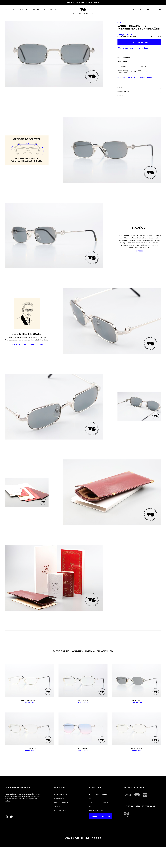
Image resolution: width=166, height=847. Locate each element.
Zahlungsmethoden (98, 795)
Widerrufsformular (100, 816)
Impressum (59, 799)
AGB (91, 799)
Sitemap (58, 806)
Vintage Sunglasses (83, 13)
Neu (14, 9)
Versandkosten (96, 810)
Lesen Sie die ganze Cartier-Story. (27, 344)
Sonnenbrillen (38, 9)
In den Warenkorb (139, 42)
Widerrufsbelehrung (98, 802)
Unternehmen (60, 795)
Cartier (139, 251)
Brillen (23, 9)
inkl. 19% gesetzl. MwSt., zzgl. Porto (126, 36)
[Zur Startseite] (83, 9)
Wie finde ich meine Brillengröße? (134, 78)
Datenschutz (60, 810)
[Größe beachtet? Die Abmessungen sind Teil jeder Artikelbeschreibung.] (27, 150)
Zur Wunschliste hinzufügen (134, 48)
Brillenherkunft (62, 802)
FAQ (91, 806)
